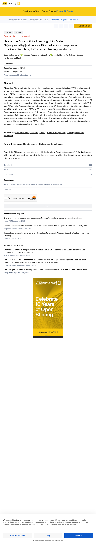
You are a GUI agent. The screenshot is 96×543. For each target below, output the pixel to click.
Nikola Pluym (59, 55)
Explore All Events (64, 11)
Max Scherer (71, 55)
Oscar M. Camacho (11, 55)
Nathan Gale (45, 55)
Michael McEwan (30, 55)
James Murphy (16, 58)
